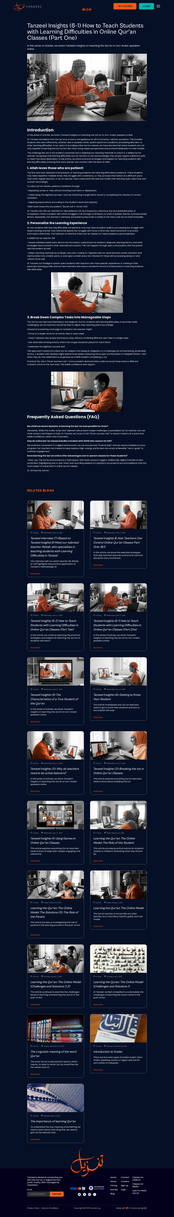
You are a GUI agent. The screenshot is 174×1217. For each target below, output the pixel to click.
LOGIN (146, 6)
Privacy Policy (33, 1208)
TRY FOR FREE (125, 6)
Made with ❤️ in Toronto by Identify (131, 1208)
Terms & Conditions (49, 1208)
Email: (29, 1189)
